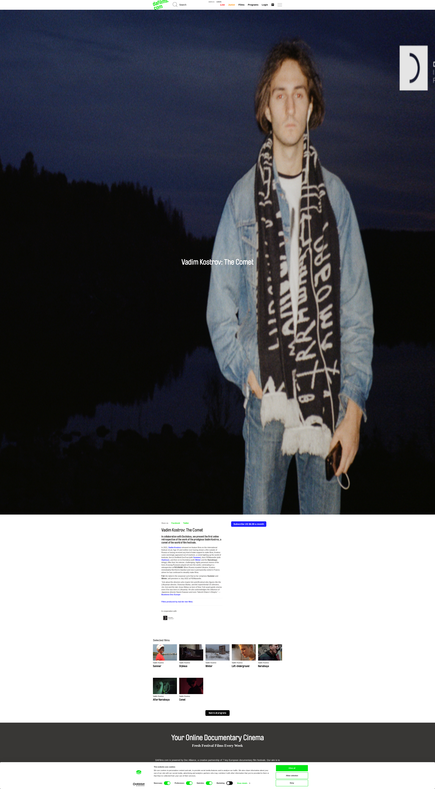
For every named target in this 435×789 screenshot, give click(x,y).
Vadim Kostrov (174, 547)
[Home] (161, 5)
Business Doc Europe (170, 595)
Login (265, 5)
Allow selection (292, 776)
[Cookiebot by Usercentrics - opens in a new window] (139, 784)
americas (211, 1)
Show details (242, 783)
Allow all (292, 768)
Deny (292, 783)
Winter (198, 560)
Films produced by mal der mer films (177, 602)
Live (222, 5)
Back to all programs (217, 713)
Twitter (186, 523)
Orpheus (165, 560)
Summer (197, 557)
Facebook (175, 523)
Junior (231, 5)
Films (241, 5)
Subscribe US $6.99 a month (248, 524)
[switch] (189, 783)
